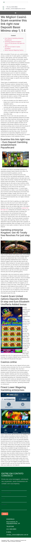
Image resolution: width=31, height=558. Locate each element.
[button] (15, 13)
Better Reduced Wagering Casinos (14, 50)
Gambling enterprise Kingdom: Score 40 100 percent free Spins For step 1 (15, 43)
